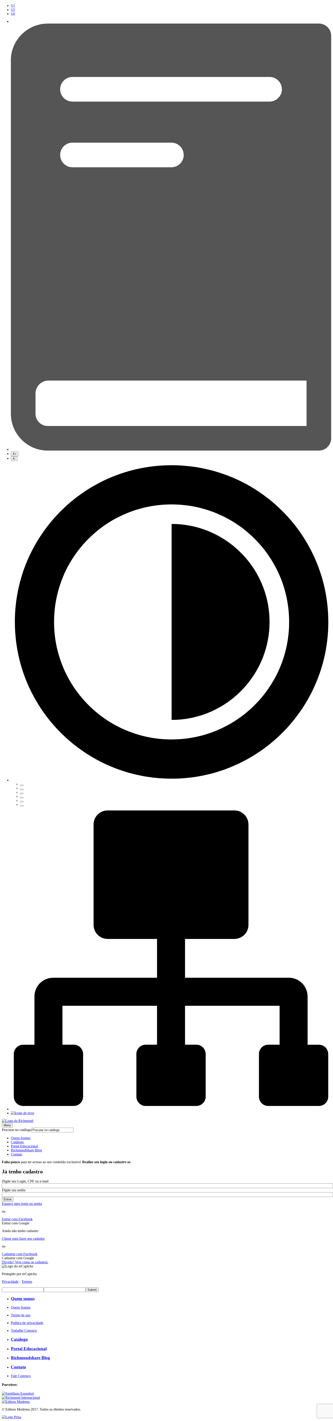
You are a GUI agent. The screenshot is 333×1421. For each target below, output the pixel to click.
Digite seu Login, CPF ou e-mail (25, 1181)
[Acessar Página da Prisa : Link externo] (11, 1417)
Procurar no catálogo (16, 1130)
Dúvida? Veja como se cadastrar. (25, 1262)
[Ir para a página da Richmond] (21, 1397)
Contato (16, 1154)
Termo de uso (20, 1315)
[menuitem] (171, 6)
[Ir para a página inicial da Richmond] (17, 1121)
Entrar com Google (15, 1223)
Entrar (8, 1199)
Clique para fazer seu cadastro (23, 1238)
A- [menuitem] (14, 458)
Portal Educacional (24, 1146)
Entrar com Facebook (17, 1219)
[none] (171, 634)
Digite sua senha (13, 1190)
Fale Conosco (21, 1376)
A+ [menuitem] (15, 454)
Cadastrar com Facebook (19, 1254)
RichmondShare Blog (26, 1150)
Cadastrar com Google (18, 1258)
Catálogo (17, 1142)
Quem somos (23, 1298)
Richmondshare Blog (30, 1357)
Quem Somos (20, 1138)
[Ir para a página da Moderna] (16, 1402)
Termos (27, 1281)
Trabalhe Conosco (24, 1330)
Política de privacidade (27, 1323)
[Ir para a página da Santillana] (18, 1393)
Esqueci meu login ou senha (22, 1204)
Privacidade (10, 1281)
